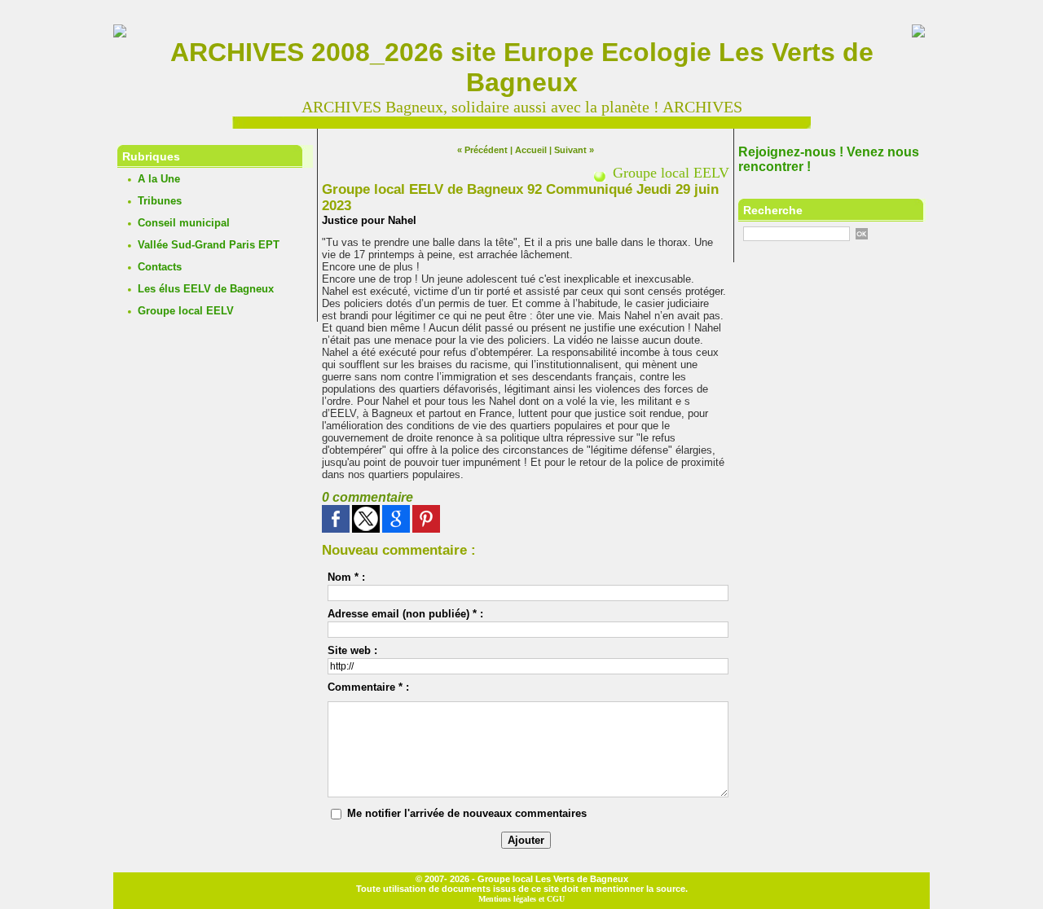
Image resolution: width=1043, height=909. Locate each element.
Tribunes (160, 201)
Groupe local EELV (186, 311)
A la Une (159, 179)
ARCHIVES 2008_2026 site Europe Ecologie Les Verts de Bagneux (522, 67)
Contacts (160, 267)
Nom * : (346, 577)
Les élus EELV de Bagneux (206, 289)
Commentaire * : (368, 687)
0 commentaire (367, 497)
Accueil (531, 150)
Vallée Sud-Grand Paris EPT (208, 245)
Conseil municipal (184, 223)
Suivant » (574, 150)
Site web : (352, 650)
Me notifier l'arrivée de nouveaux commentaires (467, 813)
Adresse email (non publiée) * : (405, 614)
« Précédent (482, 150)
